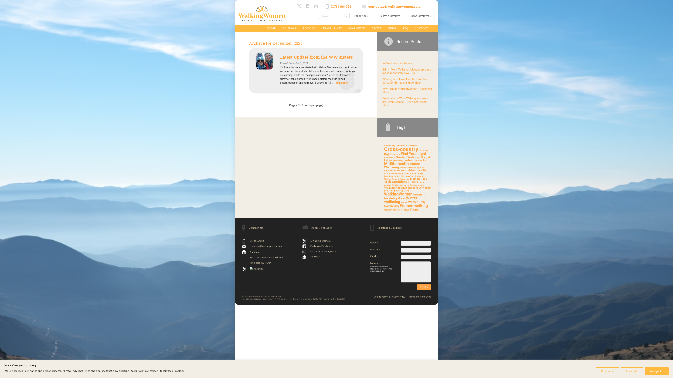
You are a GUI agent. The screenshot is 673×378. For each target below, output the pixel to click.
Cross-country (401, 149)
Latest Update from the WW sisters (316, 57)
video (421, 182)
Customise (607, 371)
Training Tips (418, 178)
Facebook (308, 6)
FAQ (405, 28)
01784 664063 (341, 6)
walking (387, 185)
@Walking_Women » (320, 241)
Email (374, 256)
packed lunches (409, 173)
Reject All (632, 371)
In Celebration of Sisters (397, 63)
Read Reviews (420, 16)
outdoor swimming (393, 173)
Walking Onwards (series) (407, 189)
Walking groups (417, 185)
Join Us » (315, 256)
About (376, 28)
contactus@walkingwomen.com (394, 6)
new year (401, 170)
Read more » (341, 82)
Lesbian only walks (415, 160)
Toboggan (404, 179)
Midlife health (396, 163)
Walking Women (262, 12)
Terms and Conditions (420, 296)
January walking (396, 160)
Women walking (414, 205)
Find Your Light (413, 154)
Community (389, 146)
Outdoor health (415, 170)
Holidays (289, 28)
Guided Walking (407, 157)
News (392, 28)
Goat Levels (389, 158)
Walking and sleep (400, 185)
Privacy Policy (398, 296)
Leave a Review (390, 16)
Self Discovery (403, 176)
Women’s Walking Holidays (396, 210)
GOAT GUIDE (356, 28)
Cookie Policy (381, 296)
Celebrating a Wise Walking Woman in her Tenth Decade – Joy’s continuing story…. (405, 102)
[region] (336, 369)
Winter (401, 198)
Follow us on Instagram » (323, 251)
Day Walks (423, 150)
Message (381, 267)
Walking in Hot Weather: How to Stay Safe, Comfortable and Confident (404, 81)
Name (374, 242)
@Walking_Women (299, 6)
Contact (421, 28)
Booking (309, 28)
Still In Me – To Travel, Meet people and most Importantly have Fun (406, 71)
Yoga (414, 209)
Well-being (390, 198)
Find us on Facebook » (321, 246)
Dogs (387, 154)
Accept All (657, 371)
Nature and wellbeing (409, 168)
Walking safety (402, 191)
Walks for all (418, 195)
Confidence (401, 146)
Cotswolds (412, 146)
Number (375, 249)
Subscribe (360, 16)
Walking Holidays (395, 187)
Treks (414, 182)
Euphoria (396, 154)
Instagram (316, 6)
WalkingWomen (398, 194)
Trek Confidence (396, 182)
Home (271, 28)
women (404, 202)
